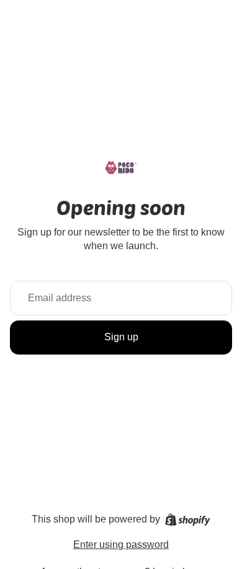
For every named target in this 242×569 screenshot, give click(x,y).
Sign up (121, 337)
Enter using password (121, 544)
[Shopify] (187, 519)
